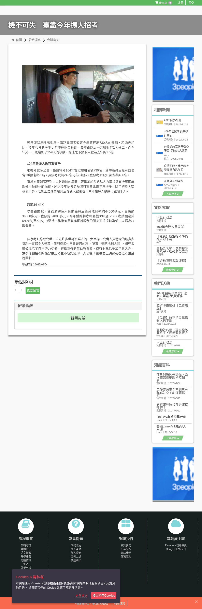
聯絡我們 (126, 553)
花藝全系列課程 (173, 181)
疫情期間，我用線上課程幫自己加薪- (176, 167)
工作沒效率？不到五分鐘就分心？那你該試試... (172, 392)
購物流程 (76, 545)
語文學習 (26, 553)
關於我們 (126, 545)
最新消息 (34, 39)
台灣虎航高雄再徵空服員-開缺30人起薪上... (176, 150)
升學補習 (26, 556)
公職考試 (53, 39)
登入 (192, 2)
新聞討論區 (25, 306)
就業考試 (26, 568)
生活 (25, 564)
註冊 (180, 2)
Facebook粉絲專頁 (176, 545)
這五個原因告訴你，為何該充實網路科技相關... (172, 377)
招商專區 (126, 549)
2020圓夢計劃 (172, 120)
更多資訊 (81, 595)
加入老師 (76, 549)
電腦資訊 (26, 560)
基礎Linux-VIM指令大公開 (171, 427)
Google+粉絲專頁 (176, 549)
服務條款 (126, 556)
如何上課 (76, 556)
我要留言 (33, 290)
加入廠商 (76, 553)
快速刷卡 (76, 560)
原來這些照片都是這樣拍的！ (172, 405)
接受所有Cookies (104, 595)
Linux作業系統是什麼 (171, 416)
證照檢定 (26, 549)
